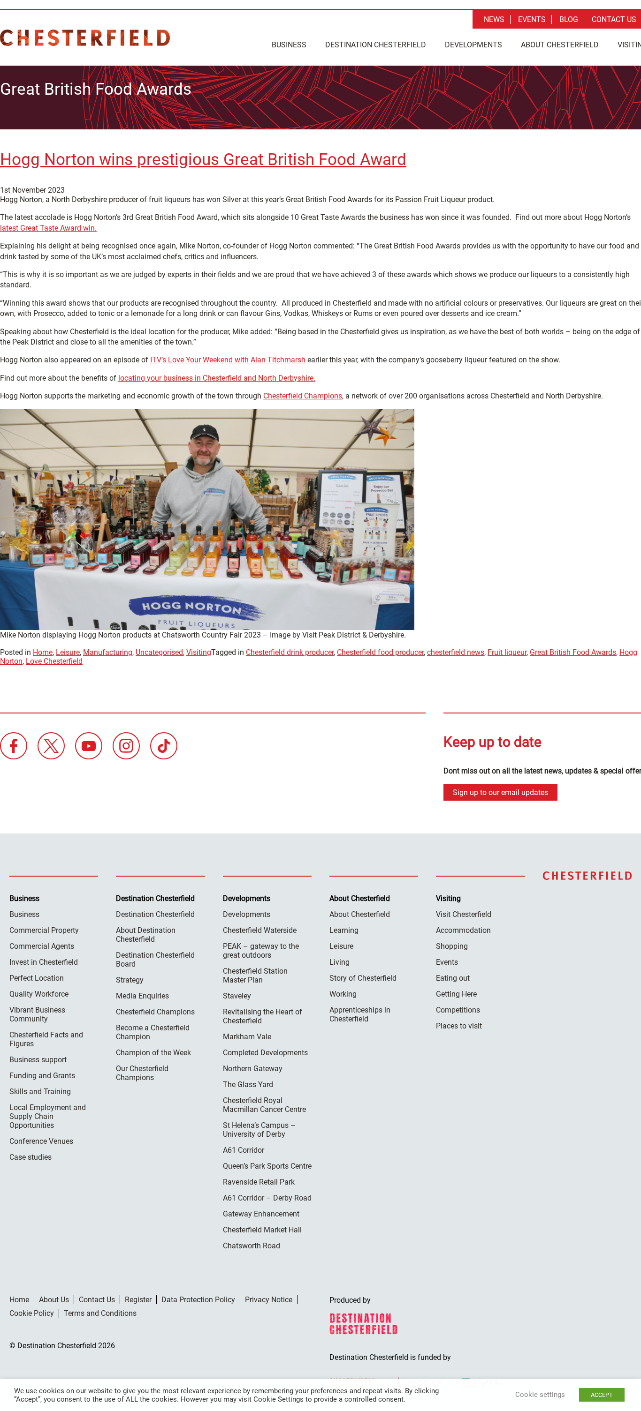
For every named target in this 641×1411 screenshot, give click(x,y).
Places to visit (459, 1025)
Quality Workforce (39, 994)
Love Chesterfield (54, 661)
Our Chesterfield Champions (142, 1073)
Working (343, 994)
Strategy (130, 980)
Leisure (68, 652)
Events (532, 19)
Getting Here (456, 994)
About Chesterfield (560, 44)
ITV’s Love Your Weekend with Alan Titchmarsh (227, 359)
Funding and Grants (42, 1075)
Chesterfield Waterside (260, 930)
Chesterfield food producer (380, 652)
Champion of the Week (153, 1052)
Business (289, 44)
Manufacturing (107, 652)
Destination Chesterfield (85, 38)
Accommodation (463, 930)
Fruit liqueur (507, 652)
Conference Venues (41, 1141)
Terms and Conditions (100, 1313)
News (494, 19)
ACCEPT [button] (602, 1394)
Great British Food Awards (573, 652)
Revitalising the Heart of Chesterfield (262, 1016)
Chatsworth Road (251, 1245)
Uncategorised (159, 652)
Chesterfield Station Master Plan (255, 975)
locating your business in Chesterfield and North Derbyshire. (216, 378)
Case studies (30, 1157)
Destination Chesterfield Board (155, 959)
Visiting (198, 652)
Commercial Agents (41, 946)
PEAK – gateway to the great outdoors (261, 951)
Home (43, 652)
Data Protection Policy (198, 1299)
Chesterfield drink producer (290, 652)
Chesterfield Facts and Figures (46, 1039)
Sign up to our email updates (500, 792)
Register (138, 1299)
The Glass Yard (248, 1084)
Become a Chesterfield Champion (153, 1032)
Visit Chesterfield (463, 914)
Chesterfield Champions (302, 395)
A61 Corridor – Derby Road (267, 1197)
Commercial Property (44, 930)
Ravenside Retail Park (259, 1182)
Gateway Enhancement (261, 1213)
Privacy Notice (268, 1299)
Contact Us (614, 19)
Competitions (458, 1010)
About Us (54, 1299)
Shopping (452, 946)
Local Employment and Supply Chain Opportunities (47, 1116)
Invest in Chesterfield (43, 962)
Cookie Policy (31, 1313)
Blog (568, 19)
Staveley (237, 995)
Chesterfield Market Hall (262, 1229)
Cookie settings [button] (540, 1394)
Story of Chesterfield (363, 978)
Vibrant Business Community (37, 1014)
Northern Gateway (252, 1068)
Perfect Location (36, 978)
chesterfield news (455, 652)
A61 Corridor (243, 1150)
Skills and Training (40, 1091)
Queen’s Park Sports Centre (267, 1166)
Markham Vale (247, 1036)
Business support (38, 1059)
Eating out (453, 978)
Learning (344, 930)
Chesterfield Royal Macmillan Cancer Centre (264, 1105)
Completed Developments (265, 1052)
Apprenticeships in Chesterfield (359, 1014)
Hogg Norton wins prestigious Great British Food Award (203, 159)
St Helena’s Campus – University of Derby (259, 1130)
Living (339, 962)
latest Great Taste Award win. (48, 228)
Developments (473, 44)
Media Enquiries (142, 995)
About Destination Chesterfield (146, 935)
